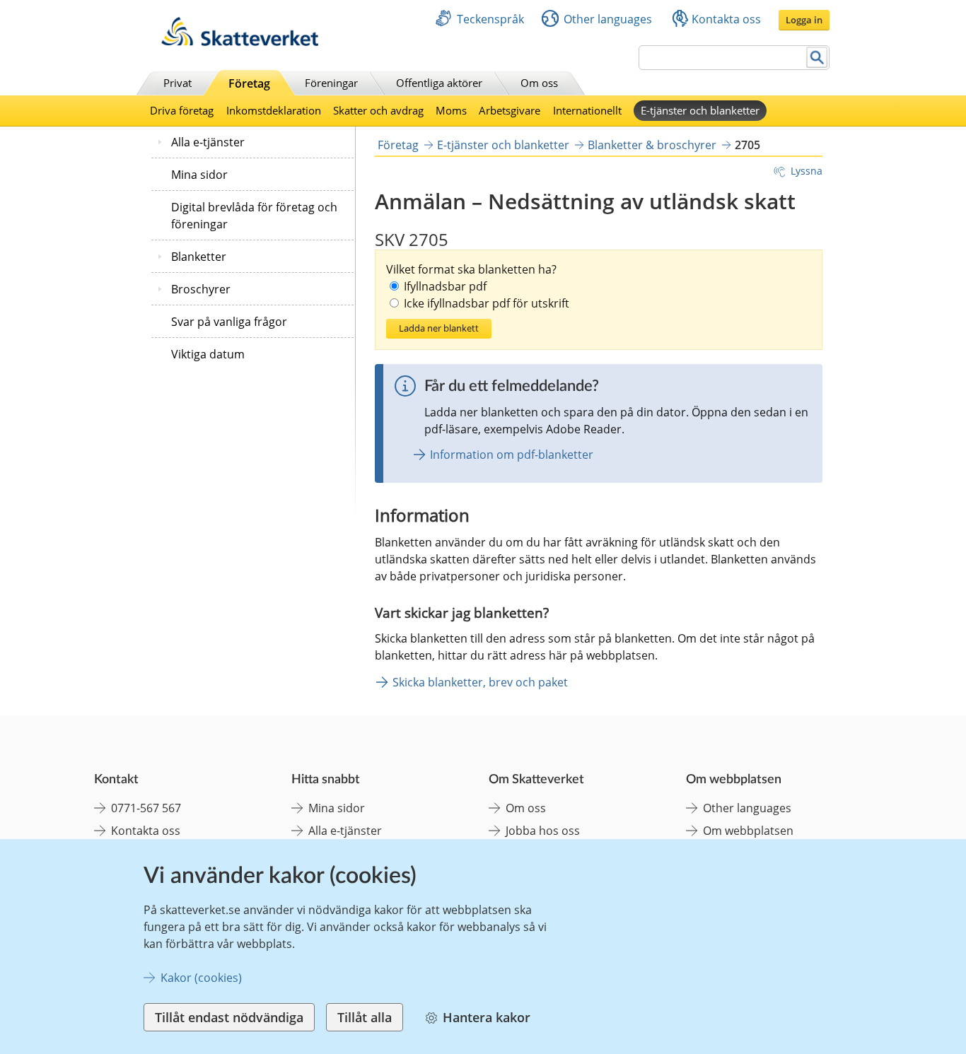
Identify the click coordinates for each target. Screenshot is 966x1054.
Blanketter (198, 256)
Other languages (608, 19)
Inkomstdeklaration (273, 110)
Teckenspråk (490, 19)
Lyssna (806, 170)
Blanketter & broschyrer (652, 145)
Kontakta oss (726, 19)
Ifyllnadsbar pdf (445, 286)
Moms (451, 110)
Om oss (539, 83)
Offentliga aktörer (439, 83)
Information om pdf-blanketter (511, 454)
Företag (249, 83)
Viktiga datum (208, 354)
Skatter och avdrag (378, 110)
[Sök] (817, 57)
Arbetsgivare (509, 110)
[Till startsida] (239, 42)
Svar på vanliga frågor (229, 321)
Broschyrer (201, 289)
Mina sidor (199, 174)
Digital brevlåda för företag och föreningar (254, 215)
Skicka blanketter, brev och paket (480, 682)
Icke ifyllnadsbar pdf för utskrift (486, 303)
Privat (177, 83)
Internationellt (587, 110)
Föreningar (331, 83)
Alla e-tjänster (208, 142)
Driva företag (182, 110)
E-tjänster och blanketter (700, 110)
